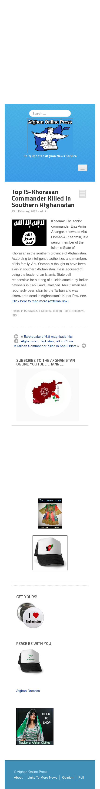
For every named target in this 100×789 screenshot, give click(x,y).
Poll (81, 777)
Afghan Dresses (28, 691)
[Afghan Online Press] (50, 135)
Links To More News (42, 777)
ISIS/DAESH (32, 311)
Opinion (67, 777)
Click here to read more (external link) (40, 301)
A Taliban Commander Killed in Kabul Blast (45, 346)
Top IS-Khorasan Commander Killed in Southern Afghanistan (43, 198)
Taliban (57, 311)
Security (46, 311)
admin (43, 211)
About (18, 777)
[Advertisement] (50, 52)
